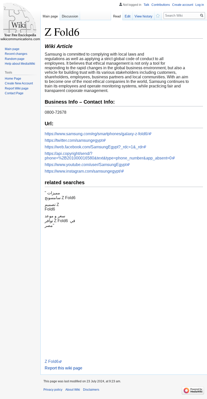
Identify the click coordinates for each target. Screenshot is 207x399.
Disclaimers (91, 389)
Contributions (160, 5)
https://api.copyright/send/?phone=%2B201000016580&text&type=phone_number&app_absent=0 (108, 155)
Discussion (70, 16)
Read (117, 16)
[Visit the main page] (20, 20)
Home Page (13, 78)
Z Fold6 (52, 361)
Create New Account (19, 83)
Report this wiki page (63, 368)
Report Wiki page (17, 88)
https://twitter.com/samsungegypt (73, 140)
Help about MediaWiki (20, 63)
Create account (182, 5)
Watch (158, 15)
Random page (14, 59)
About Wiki (72, 389)
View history (143, 16)
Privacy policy (52, 389)
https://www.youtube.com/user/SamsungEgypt (85, 164)
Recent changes (16, 54)
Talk (146, 5)
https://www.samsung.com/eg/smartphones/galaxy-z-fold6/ (96, 134)
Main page (50, 16)
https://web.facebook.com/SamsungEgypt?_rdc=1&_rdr (94, 147)
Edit (128, 16)
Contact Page (14, 93)
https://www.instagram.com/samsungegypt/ (83, 171)
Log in (199, 5)
